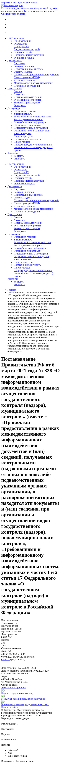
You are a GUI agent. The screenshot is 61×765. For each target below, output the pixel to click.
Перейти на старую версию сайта (19, 2)
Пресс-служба (15, 88)
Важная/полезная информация (30, 122)
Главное (18, 91)
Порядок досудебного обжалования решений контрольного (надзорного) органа (33, 147)
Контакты (13, 153)
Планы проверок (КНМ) (27, 77)
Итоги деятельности (24, 80)
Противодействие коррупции (29, 55)
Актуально (19, 94)
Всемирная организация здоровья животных (25, 704)
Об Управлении (16, 38)
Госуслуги (19, 63)
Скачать (5, 659)
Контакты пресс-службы (27, 102)
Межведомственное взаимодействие (33, 83)
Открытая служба (23, 52)
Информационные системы (28, 69)
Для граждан (14, 108)
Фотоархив (20, 105)
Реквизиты (19, 158)
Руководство (20, 43)
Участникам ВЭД (23, 113)
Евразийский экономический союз (32, 116)
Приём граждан (22, 141)
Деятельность (15, 60)
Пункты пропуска (23, 136)
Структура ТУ (21, 46)
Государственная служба (27, 49)
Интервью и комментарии (28, 97)
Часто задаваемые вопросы (28, 119)
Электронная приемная (13, 687)
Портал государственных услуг (18, 693)
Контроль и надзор (24, 66)
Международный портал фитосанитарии (23, 698)
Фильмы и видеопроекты (27, 99)
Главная (12, 289)
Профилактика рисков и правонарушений (36, 74)
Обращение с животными (27, 125)
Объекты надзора (23, 71)
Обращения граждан (25, 111)
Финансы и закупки (24, 57)
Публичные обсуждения (27, 85)
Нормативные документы (27, 139)
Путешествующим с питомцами (31, 127)
